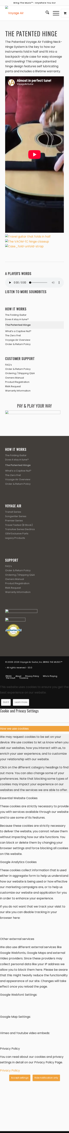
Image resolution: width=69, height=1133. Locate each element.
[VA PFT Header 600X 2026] (28, 13)
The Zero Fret (13, 335)
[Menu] (54, 13)
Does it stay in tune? (17, 319)
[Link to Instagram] (55, 672)
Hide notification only (46, 1077)
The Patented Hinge (18, 325)
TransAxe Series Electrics (20, 529)
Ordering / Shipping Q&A (20, 373)
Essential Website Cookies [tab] (19, 798)
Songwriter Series (15, 516)
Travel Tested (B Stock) (19, 525)
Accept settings (20, 1077)
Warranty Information (18, 390)
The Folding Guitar (15, 315)
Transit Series (13, 512)
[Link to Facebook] (44, 672)
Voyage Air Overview (17, 340)
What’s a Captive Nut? (18, 331)
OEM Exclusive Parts (16, 533)
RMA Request (13, 386)
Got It (6, 702)
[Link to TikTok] (61, 672)
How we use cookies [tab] (14, 728)
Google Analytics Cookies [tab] (18, 862)
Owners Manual (14, 377)
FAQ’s (8, 364)
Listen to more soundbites (26, 291)
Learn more (21, 702)
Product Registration (17, 382)
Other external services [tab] (17, 939)
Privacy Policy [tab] (10, 1048)
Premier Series (14, 520)
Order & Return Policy (18, 344)
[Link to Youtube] (50, 672)
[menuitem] (45, 13)
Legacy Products (15, 538)
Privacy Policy (10, 1070)
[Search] (45, 13)
